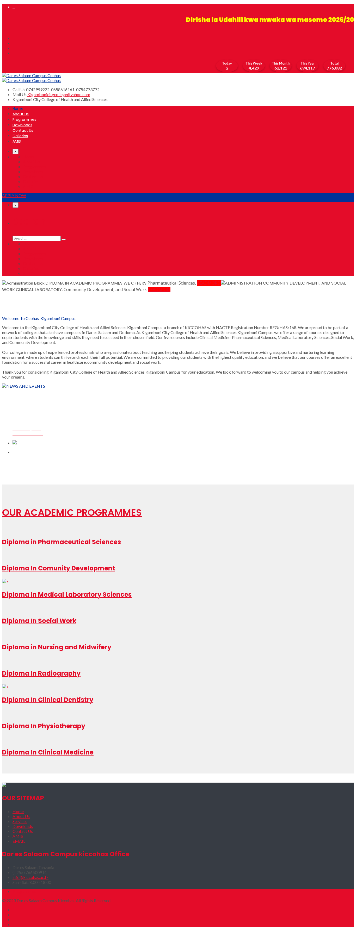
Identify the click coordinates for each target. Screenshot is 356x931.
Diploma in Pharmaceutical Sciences (61, 542)
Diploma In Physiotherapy (43, 726)
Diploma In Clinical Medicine (48, 752)
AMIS (17, 141)
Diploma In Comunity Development (58, 568)
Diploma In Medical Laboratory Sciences (67, 594)
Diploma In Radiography (41, 673)
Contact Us (23, 130)
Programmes (24, 119)
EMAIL (19, 841)
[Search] (64, 239)
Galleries (20, 136)
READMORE (208, 283)
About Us (21, 114)
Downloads (22, 125)
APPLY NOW (14, 195)
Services (20, 821)
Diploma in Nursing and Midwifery (56, 647)
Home (18, 108)
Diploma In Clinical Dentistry (47, 699)
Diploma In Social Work (39, 621)
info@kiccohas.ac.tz (30, 877)
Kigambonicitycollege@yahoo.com (58, 94)
